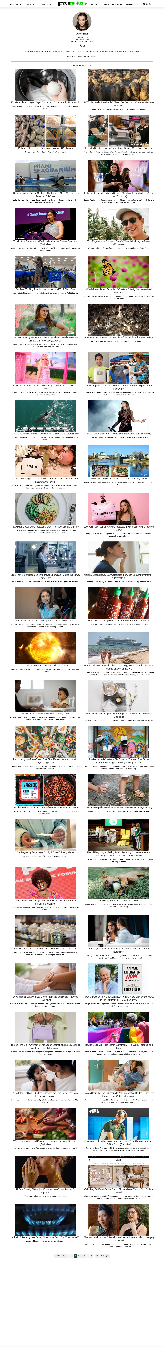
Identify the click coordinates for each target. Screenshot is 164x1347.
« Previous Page (60, 1256)
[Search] (138, 3)
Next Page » (105, 1256)
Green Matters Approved (113, 4)
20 (97, 1256)
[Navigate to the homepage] (72, 3)
